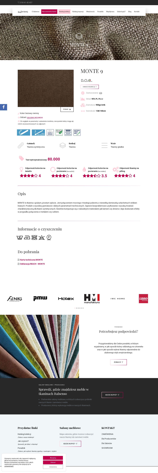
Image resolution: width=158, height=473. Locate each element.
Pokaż (66, 109)
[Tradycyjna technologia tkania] (68, 132)
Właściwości (90, 11)
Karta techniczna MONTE (31, 260)
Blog (129, 11)
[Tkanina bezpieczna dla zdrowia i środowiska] (59, 132)
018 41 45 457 (26, 2)
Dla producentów (109, 439)
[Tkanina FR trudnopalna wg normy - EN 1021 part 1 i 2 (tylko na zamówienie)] (38, 132)
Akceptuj (53, 458)
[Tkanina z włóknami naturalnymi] (77, 132)
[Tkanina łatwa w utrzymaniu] (50, 132)
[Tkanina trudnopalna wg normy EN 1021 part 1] (23, 132)
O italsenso (35, 11)
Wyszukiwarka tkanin (49, 11)
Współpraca (110, 11)
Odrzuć (53, 462)
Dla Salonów (107, 443)
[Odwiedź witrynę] (14, 299)
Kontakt (136, 11)
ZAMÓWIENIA (107, 434)
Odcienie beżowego (35, 117)
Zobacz (117, 362)
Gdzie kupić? (121, 11)
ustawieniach (8, 466)
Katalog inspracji (78, 11)
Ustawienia (53, 467)
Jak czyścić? (23, 441)
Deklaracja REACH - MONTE (32, 264)
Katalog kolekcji (64, 11)
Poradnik (100, 11)
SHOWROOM (107, 448)
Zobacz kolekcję (89, 86)
